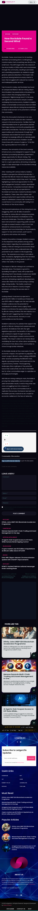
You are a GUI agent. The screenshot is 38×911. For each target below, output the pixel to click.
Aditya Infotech (7, 905)
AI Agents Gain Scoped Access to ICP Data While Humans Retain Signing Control (17, 541)
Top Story (15, 34)
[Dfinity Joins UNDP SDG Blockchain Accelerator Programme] (19, 633)
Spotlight (6, 519)
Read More (32, 884)
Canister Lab (7, 528)
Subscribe (31, 758)
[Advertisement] (19, 600)
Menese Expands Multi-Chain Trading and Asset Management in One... (18, 676)
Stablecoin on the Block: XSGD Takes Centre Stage (28, 576)
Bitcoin (7, 34)
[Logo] (8, 2)
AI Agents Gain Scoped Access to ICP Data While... (18, 710)
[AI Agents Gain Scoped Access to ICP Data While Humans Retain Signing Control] (19, 700)
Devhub (5, 555)
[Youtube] (20, 742)
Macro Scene (7, 546)
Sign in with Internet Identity (14, 449)
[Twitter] (17, 742)
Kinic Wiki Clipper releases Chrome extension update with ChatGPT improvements (18, 559)
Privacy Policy (20, 762)
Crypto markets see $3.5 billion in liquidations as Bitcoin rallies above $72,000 (18, 550)
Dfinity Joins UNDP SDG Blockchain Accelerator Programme (19, 642)
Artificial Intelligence (10, 537)
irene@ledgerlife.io (15, 888)
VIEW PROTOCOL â (30, 730)
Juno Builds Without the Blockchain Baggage (8, 576)
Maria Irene (11, 48)
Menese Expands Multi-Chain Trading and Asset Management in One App (19, 532)
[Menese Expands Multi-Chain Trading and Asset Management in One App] (19, 666)
